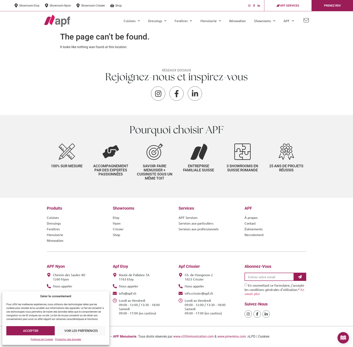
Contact (250, 223)
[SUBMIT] (300, 277)
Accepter (30, 331)
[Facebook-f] (254, 5)
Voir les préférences (81, 331)
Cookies (263, 336)
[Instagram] (249, 5)
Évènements (254, 229)
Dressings (54, 223)
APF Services (188, 217)
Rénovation (237, 21)
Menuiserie (55, 235)
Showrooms (262, 21)
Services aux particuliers (196, 223)
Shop (116, 235)
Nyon (117, 223)
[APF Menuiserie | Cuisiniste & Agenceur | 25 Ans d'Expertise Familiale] (57, 21)
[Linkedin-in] (258, 5)
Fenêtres (53, 229)
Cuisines (53, 217)
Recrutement (254, 235)
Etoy (116, 217)
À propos (251, 217)
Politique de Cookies (42, 339)
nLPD (252, 336)
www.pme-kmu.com (231, 336)
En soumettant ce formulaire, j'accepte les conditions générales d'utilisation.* (274, 289)
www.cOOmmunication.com (193, 336)
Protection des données (68, 339)
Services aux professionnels (199, 229)
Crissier (118, 229)
